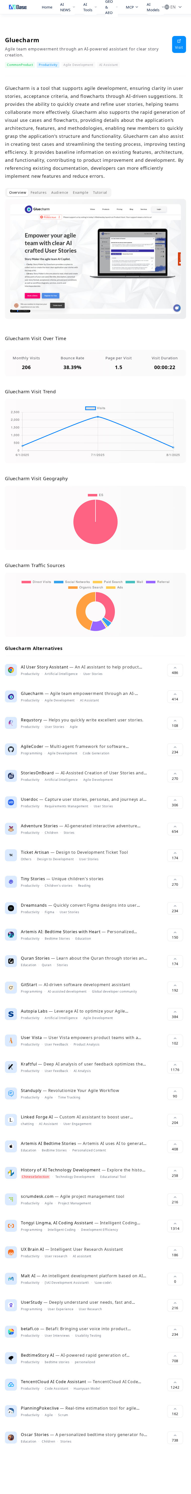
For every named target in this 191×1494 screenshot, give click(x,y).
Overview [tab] (17, 192)
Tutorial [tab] (100, 192)
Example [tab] (81, 192)
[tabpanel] (95, 263)
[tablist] (58, 192)
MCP (130, 6)
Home (47, 6)
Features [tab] (39, 192)
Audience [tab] (59, 192)
